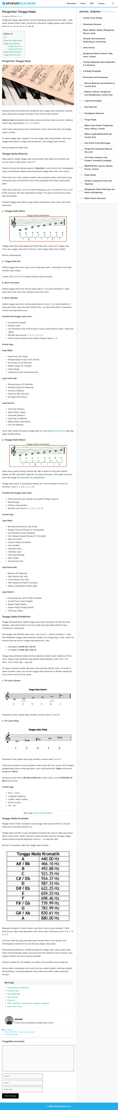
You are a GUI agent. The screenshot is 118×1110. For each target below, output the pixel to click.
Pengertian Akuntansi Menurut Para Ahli (98, 150)
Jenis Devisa (89, 48)
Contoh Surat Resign (92, 18)
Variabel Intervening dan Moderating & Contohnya (94, 40)
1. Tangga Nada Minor (14, 46)
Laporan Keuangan (93, 101)
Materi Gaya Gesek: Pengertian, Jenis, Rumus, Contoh (98, 127)
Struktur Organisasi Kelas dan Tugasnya (98, 182)
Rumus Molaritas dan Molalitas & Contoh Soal (99, 84)
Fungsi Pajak (90, 120)
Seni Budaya (8, 1030)
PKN (92, 3)
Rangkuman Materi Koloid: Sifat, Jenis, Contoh (98, 55)
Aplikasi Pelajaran (49, 3)
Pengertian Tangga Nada (12, 40)
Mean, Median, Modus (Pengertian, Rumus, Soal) (99, 31)
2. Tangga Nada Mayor (14, 49)
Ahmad (18, 1019)
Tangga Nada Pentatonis (12, 52)
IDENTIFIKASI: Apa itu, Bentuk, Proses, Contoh (98, 167)
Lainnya (101, 3)
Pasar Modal (90, 175)
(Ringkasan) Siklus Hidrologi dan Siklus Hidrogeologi (99, 191)
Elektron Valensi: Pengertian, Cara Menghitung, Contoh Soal (98, 93)
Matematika (71, 3)
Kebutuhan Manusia (92, 24)
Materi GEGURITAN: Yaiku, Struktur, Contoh (19, 1032)
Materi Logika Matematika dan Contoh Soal (98, 135)
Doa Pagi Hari (90, 107)
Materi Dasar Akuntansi (95, 198)
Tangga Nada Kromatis (12, 55)
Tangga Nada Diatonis (11, 43)
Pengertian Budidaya (11, 1034)
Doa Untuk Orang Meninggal (97, 143)
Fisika (83, 3)
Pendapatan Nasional (94, 113)
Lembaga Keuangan (92, 71)
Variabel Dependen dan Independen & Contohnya (99, 63)
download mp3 (59, 431)
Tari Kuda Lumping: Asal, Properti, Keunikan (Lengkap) (97, 159)
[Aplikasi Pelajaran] (18, 3)
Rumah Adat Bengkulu (42, 813)
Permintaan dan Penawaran (95, 77)
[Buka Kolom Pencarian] (113, 3)
